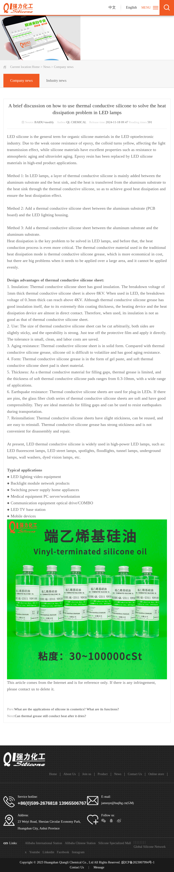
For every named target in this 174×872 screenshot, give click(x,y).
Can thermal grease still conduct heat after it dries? (50, 716)
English (131, 7)
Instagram (78, 852)
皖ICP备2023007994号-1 (138, 862)
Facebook (63, 852)
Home (36, 67)
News (46, 67)
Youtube (34, 852)
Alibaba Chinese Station (80, 843)
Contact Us (135, 774)
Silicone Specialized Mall (114, 843)
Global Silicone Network (150, 846)
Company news (21, 80)
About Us (69, 774)
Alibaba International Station (43, 843)
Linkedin (48, 852)
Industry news (56, 80)
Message (99, 867)
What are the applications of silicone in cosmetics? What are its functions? (66, 709)
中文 (112, 7)
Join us (86, 774)
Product (103, 774)
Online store (156, 774)
